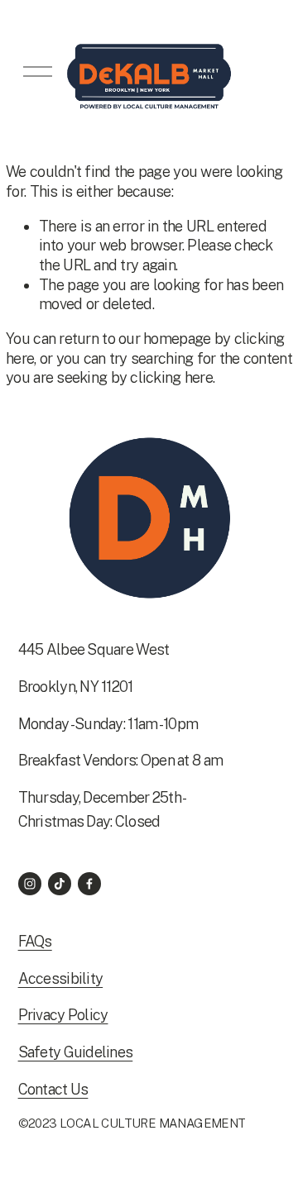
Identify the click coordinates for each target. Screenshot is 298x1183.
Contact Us (53, 1089)
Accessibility (60, 978)
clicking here (171, 377)
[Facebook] (89, 883)
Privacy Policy (63, 1014)
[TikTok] (59, 883)
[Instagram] (29, 883)
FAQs (35, 941)
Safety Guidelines (75, 1052)
